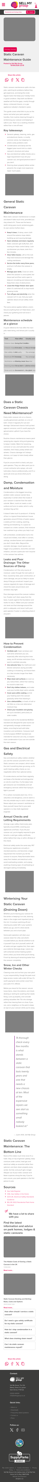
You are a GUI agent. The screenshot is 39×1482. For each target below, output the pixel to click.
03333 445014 (14, 1393)
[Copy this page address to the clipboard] (22, 81)
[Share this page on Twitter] (16, 81)
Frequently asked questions (20, 1413)
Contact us (14, 1415)
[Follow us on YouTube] (23, 1431)
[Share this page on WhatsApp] (6, 81)
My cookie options (8, 1468)
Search (31, 12)
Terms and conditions (23, 1470)
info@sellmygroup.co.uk (17, 1396)
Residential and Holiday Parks (13, 12)
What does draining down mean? (18, 1338)
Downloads (14, 1410)
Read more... (8, 1270)
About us (14, 1407)
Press (12, 1418)
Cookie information (23, 1468)
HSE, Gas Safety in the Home (18, 1194)
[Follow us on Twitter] (11, 1431)
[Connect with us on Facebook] (17, 1431)
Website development (19, 1476)
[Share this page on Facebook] (11, 81)
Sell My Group (17, 63)
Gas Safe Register (13, 1191)
